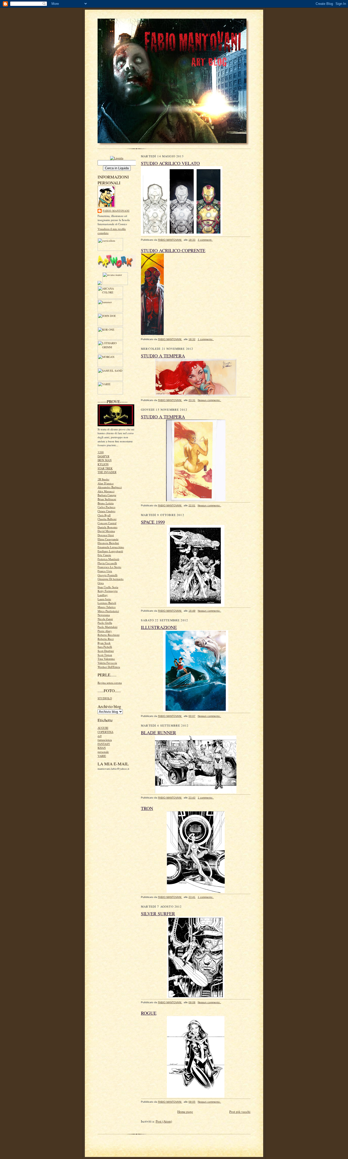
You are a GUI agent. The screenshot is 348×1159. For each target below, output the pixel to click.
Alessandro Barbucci (110, 487)
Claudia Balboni (107, 519)
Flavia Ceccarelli (107, 563)
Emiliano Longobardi (110, 551)
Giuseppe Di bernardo (111, 579)
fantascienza (105, 740)
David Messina (106, 531)
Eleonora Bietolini (108, 543)
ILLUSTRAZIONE (159, 627)
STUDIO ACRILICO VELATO (170, 163)
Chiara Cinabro (106, 511)
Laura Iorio (104, 599)
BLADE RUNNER (158, 732)
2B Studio (103, 479)
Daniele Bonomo (107, 527)
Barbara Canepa (107, 495)
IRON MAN (105, 460)
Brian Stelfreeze (107, 499)
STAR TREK (105, 468)
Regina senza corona (110, 683)
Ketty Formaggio (108, 591)
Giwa (101, 583)
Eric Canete (104, 555)
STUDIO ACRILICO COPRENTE (173, 250)
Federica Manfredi (108, 559)
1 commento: (206, 339)
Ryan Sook (104, 643)
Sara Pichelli (105, 647)
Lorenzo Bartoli (107, 603)
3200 (101, 452)
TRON (147, 808)
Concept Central (107, 523)
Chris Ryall (104, 515)
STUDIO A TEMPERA (163, 356)
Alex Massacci (106, 491)
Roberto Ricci (106, 639)
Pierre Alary (105, 631)
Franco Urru (105, 571)
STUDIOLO (105, 698)
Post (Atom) (164, 1121)
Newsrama (104, 615)
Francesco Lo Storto (109, 567)
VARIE (102, 756)
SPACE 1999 (153, 522)
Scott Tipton (105, 655)
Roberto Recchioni (108, 635)
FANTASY (104, 744)
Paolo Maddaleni (107, 627)
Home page (185, 1111)
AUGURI (103, 728)
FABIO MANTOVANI (116, 210)
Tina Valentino (106, 659)
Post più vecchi (239, 1111)
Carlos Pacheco (106, 507)
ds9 (100, 736)
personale (103, 752)
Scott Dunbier (106, 651)
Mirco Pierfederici (108, 611)
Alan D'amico (106, 483)
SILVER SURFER (158, 913)
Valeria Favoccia (107, 663)
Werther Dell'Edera (109, 667)
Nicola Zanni (105, 619)
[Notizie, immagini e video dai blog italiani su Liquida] (116, 158)
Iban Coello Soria (108, 587)
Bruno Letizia (106, 503)
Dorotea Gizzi (106, 535)
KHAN (102, 748)
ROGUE (148, 1013)
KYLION (103, 464)
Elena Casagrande (108, 539)
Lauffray (103, 595)
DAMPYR (103, 456)
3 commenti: (205, 239)
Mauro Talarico (107, 607)
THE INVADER (107, 472)
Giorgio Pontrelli (107, 575)
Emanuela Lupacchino (111, 547)
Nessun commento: (209, 400)
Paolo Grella (105, 623)
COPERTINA (105, 732)
